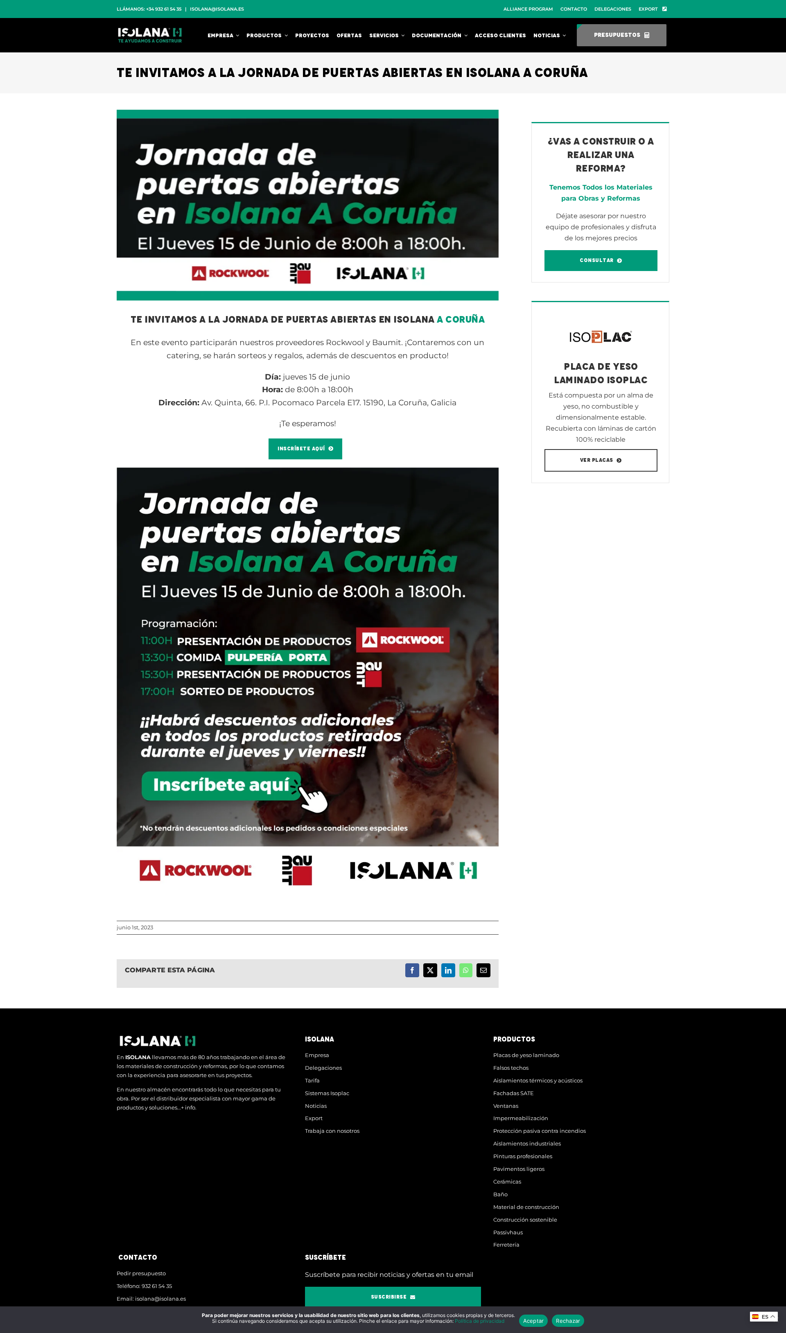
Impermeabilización (520, 1118)
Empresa (317, 1055)
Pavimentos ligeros (518, 1169)
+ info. (188, 1107)
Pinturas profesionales (522, 1156)
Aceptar (533, 1320)
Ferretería (506, 1244)
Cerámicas (507, 1181)
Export (314, 1118)
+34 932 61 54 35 (163, 9)
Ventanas (505, 1106)
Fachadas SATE (513, 1093)
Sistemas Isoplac (327, 1093)
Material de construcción (526, 1207)
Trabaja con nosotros (332, 1130)
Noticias (316, 1106)
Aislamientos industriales (527, 1143)
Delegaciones (323, 1067)
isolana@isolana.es (217, 9)
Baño (500, 1194)
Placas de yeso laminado (526, 1055)
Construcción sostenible (525, 1219)
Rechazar (568, 1320)
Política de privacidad (479, 1321)
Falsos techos (511, 1067)
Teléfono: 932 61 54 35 (144, 1286)
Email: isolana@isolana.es (151, 1298)
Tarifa (312, 1080)
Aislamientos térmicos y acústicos (538, 1080)
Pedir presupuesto (141, 1273)
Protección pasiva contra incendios (539, 1130)
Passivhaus (508, 1232)
